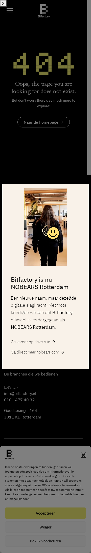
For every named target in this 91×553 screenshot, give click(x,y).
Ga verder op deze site (33, 342)
